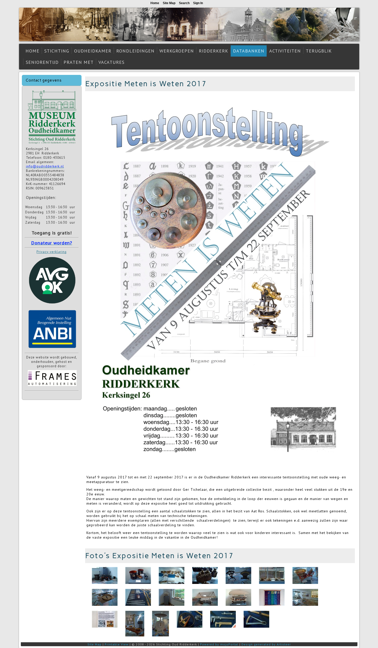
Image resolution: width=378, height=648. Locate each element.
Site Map (94, 644)
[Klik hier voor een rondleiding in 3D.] (52, 144)
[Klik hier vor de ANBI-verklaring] (52, 349)
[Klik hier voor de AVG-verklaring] (52, 305)
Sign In (198, 3)
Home (32, 51)
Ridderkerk (213, 51)
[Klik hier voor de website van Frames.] (52, 386)
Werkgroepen (176, 51)
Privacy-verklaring (52, 252)
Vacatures (111, 62)
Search (184, 3)
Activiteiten (285, 51)
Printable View (117, 644)
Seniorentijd (42, 62)
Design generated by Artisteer (266, 644)
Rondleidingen (135, 51)
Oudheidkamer (92, 51)
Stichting (56, 51)
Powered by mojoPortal (219, 644)
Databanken (248, 51)
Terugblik (319, 51)
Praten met (79, 62)
